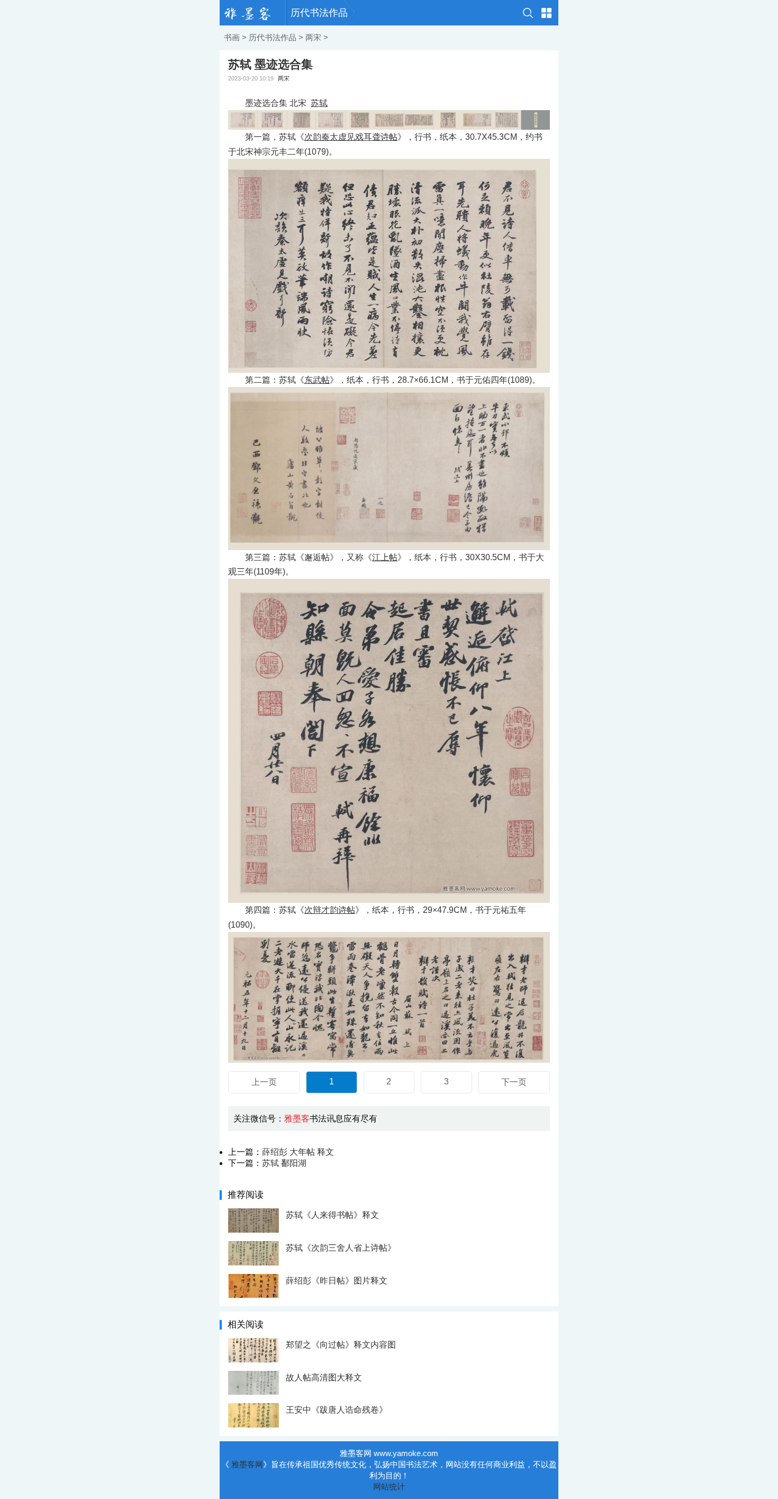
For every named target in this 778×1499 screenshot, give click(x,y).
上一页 (264, 1082)
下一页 (514, 1082)
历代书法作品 (319, 12)
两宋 (313, 37)
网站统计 (389, 1486)
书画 (232, 37)
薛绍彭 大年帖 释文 (298, 1151)
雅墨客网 (247, 1464)
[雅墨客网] (253, 12)
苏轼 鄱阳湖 (284, 1163)
